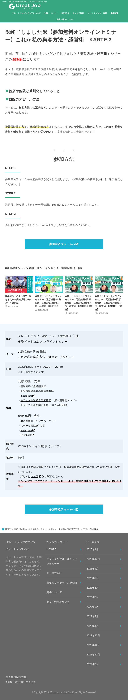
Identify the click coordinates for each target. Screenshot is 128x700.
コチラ (34, 476)
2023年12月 (93, 559)
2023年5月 (92, 597)
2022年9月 (92, 664)
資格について (54, 592)
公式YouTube (56, 405)
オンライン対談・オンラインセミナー (61, 561)
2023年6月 (92, 587)
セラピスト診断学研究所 (34, 400)
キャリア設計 (78, 13)
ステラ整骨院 (28, 425)
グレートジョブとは (17, 549)
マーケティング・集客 (97, 13)
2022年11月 (93, 645)
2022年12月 (93, 635)
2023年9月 (92, 568)
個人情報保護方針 (16, 677)
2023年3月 (92, 607)
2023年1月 (92, 626)
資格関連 (114, 13)
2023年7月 (92, 578)
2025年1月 (92, 549)
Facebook (26, 435)
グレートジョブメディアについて (26, 13)
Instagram (26, 395)
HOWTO (65, 13)
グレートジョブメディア (62, 692)
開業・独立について (65, 19)
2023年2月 (92, 616)
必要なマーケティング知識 (61, 582)
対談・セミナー (51, 13)
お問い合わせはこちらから (21, 682)
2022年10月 (93, 654)
